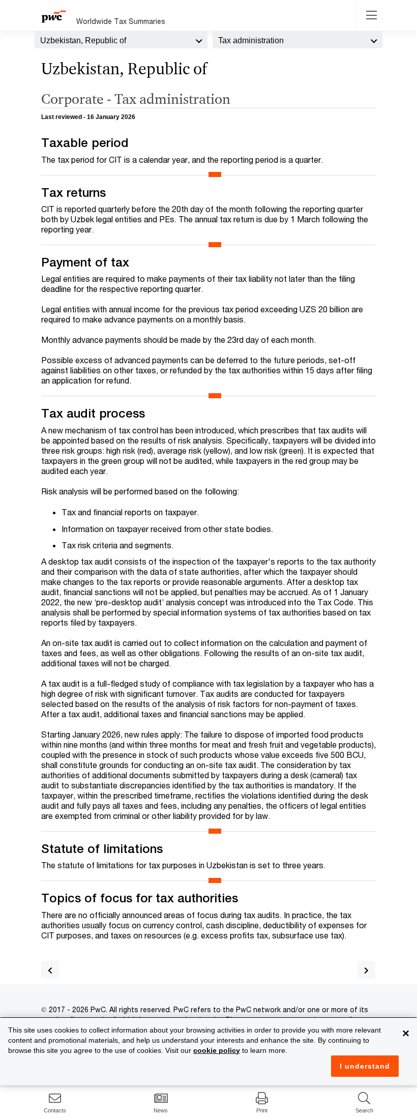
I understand (365, 1066)
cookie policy (216, 1050)
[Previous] (50, 970)
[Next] (366, 970)
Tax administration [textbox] (251, 40)
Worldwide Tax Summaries (120, 21)
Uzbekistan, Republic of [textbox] (83, 40)
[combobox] (121, 39)
